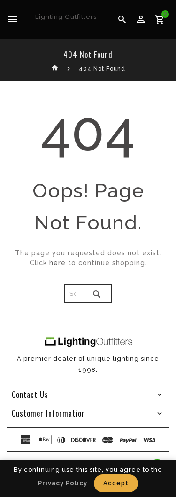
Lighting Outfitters (66, 16)
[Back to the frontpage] (55, 68)
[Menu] (13, 20)
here (57, 263)
